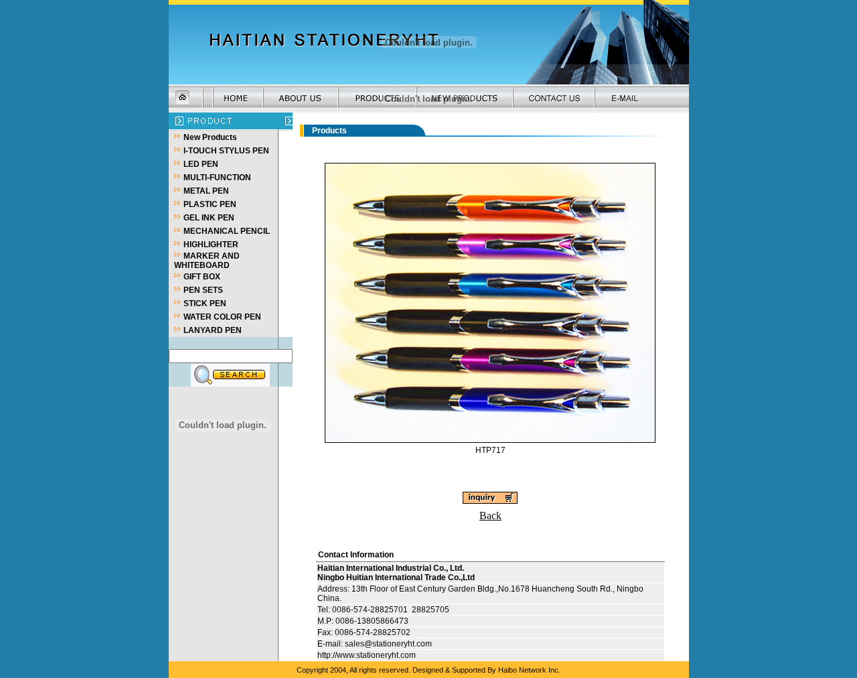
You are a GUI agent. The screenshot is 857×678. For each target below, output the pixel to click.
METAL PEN (206, 191)
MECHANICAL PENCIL (226, 231)
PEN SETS (203, 290)
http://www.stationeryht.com (366, 508)
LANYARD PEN (212, 330)
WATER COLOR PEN (222, 317)
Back (490, 237)
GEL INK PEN (208, 217)
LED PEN (200, 164)
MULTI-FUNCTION (217, 177)
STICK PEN (204, 303)
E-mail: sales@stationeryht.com (374, 497)
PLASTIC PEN (209, 204)
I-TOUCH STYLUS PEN (226, 150)
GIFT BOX (201, 276)
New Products (210, 137)
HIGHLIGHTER (210, 244)
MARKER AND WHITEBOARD (207, 260)
